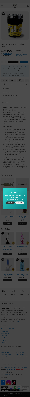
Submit (10, 202)
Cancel (20, 202)
